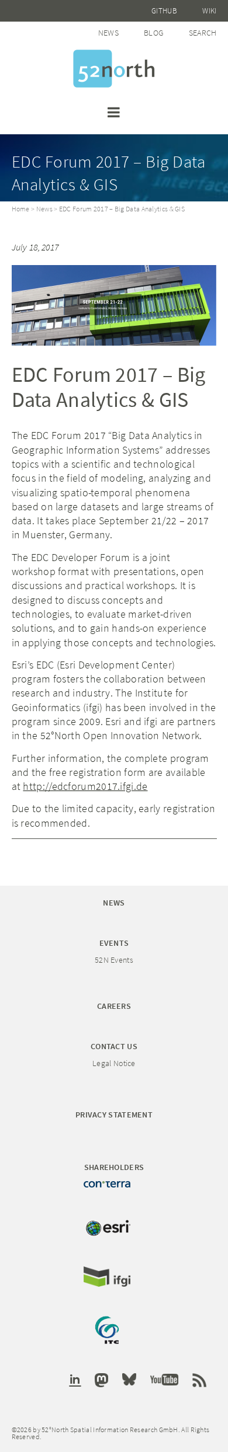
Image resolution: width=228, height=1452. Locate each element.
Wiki (209, 11)
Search (203, 32)
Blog (153, 32)
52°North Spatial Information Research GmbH (114, 69)
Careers (114, 1006)
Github (164, 11)
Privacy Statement (114, 1114)
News (108, 32)
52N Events (114, 960)
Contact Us (114, 1046)
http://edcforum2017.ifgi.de (85, 786)
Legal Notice (114, 1063)
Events (114, 943)
